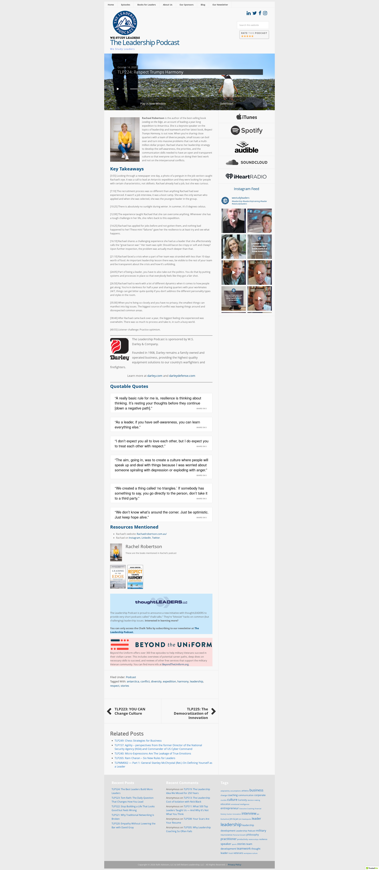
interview (249, 813)
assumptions (235, 791)
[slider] (176, 89)
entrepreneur (230, 808)
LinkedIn (146, 537)
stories (125, 685)
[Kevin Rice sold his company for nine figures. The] (259, 246)
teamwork (244, 848)
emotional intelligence (240, 804)
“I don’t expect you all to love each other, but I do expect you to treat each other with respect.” (161, 443)
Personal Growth (239, 835)
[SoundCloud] (247, 162)
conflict (145, 681)
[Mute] (169, 89)
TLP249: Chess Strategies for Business (138, 740)
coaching (233, 795)
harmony (183, 681)
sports (234, 844)
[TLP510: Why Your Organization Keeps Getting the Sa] (233, 246)
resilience (263, 839)
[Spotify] (247, 130)
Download (226, 103)
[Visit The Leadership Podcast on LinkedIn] (249, 14)
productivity (242, 839)
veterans (238, 853)
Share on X (201, 408)
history (223, 814)
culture (232, 800)
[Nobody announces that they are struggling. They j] (259, 298)
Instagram (134, 537)
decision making (254, 800)
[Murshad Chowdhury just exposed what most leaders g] (233, 298)
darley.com (154, 376)
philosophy (252, 834)
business (256, 790)
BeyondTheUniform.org (175, 664)
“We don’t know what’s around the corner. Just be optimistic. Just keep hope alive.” (162, 514)
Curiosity (242, 799)
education (226, 804)
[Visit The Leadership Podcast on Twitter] (254, 14)
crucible (224, 800)
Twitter (156, 537)
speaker (226, 844)
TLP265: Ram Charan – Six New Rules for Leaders (145, 758)
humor (229, 814)
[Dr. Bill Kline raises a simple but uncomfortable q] (259, 272)
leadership (196, 681)
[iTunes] (247, 116)
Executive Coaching (246, 809)
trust (231, 853)
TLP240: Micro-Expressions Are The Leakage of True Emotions (153, 753)
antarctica (133, 681)
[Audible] (247, 147)
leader (256, 818)
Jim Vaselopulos (245, 819)
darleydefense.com (182, 376)
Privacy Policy (234, 864)
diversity (156, 681)
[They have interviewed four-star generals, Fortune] (233, 272)
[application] (189, 88)
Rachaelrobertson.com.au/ (152, 534)
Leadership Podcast (245, 830)
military (261, 830)
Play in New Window (153, 103)
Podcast (131, 677)
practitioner (229, 839)
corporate (260, 795)
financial (258, 809)
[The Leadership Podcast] (125, 36)
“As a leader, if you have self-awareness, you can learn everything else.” (157, 424)
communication (246, 795)
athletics (245, 791)
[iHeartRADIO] (247, 176)
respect (114, 685)
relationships (253, 839)
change (224, 795)
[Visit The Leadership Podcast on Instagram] (265, 14)
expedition (169, 681)
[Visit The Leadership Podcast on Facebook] (260, 14)
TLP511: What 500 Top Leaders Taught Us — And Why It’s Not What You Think (187, 810)
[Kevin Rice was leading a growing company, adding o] (259, 221)
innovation (237, 814)
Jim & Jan (234, 818)
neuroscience (226, 835)
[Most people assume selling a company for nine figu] (233, 221)
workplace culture (250, 853)
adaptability (225, 791)
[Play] (118, 89)
